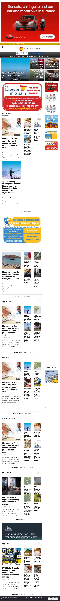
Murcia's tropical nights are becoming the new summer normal (36, 281)
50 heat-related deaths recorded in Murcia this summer (37, 506)
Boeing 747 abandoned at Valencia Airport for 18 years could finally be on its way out (27, 132)
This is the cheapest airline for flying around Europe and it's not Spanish (37, 132)
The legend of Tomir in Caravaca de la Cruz (27, 279)
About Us (57, 596)
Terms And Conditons (38, 596)
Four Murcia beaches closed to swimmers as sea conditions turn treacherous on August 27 (27, 267)
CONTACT (13, 43)
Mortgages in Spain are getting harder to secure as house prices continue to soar (11, 329)
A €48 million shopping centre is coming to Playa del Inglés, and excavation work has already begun (37, 580)
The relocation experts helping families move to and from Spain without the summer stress (27, 455)
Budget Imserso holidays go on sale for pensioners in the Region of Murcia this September (27, 150)
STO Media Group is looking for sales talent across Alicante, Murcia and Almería (37, 392)
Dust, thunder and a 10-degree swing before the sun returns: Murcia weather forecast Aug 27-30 (27, 492)
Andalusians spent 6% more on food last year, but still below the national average (27, 392)
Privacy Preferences (53, 598)
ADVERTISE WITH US (20, 43)
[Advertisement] (51, 422)
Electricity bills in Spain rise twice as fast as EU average (37, 434)
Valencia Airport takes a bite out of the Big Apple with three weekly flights (11, 182)
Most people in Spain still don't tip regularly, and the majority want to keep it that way (27, 580)
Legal (52, 596)
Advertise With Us (43, 598)
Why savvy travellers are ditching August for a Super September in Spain (11, 142)
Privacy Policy (47, 596)
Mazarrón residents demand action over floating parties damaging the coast (10, 274)
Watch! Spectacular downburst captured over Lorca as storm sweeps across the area (37, 491)
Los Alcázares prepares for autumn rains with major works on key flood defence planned (37, 266)
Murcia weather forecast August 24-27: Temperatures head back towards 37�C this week (28, 509)
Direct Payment (29, 596)
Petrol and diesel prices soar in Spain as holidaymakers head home (28, 560)
